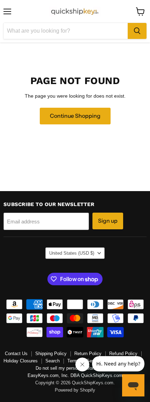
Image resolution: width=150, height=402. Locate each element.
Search (52, 360)
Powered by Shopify (75, 390)
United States (71, 253)
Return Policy (88, 353)
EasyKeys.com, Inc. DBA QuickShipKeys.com (75, 375)
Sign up (108, 221)
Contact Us (16, 353)
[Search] (137, 31)
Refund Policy (123, 353)
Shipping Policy (51, 353)
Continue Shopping (75, 116)
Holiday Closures (20, 360)
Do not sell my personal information (71, 368)
